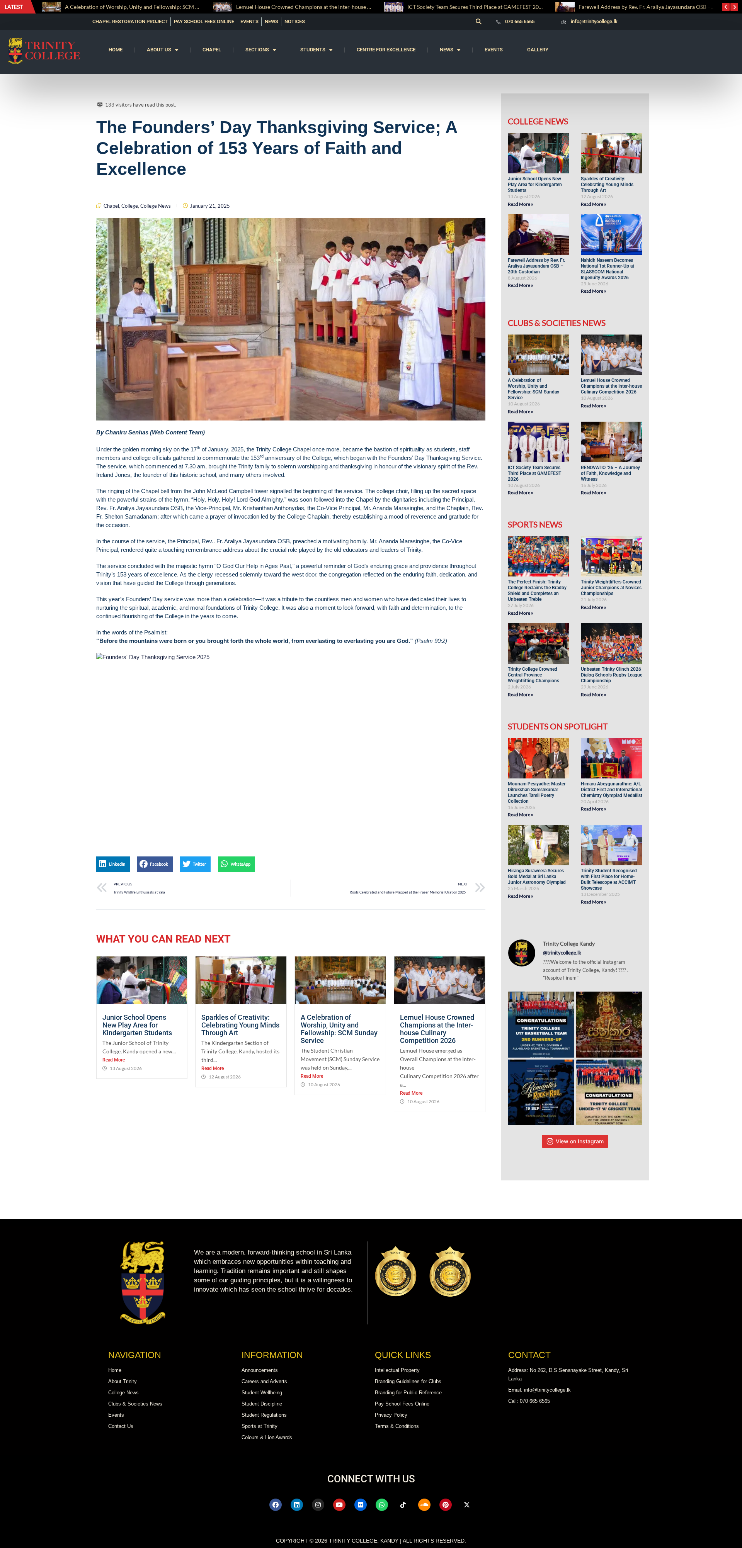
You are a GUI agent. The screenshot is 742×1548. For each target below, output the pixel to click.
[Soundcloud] (424, 1505)
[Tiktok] (403, 1505)
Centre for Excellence (386, 50)
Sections (257, 50)
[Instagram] (318, 1505)
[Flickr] (360, 1505)
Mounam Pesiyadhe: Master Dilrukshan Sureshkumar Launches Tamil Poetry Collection (536, 792)
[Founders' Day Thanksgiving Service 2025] (290, 745)
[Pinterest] (445, 1505)
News (446, 50)
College (129, 206)
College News (155, 206)
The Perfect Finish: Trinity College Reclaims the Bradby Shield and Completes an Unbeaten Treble (537, 590)
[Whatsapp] (382, 1505)
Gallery (537, 50)
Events (494, 50)
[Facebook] (275, 1505)
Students (312, 50)
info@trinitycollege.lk (594, 21)
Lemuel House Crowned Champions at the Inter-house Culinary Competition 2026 (265, 6)
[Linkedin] (297, 1505)
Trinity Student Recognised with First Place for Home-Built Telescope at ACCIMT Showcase (609, 879)
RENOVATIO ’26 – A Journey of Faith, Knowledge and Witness (610, 473)
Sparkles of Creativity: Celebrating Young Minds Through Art (240, 1025)
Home (116, 50)
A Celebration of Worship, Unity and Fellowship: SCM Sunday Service (339, 1028)
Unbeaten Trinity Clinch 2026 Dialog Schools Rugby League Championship (611, 674)
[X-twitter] (467, 1505)
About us (159, 50)
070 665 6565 (519, 21)
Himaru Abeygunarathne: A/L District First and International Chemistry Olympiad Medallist (611, 789)
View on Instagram (580, 1141)
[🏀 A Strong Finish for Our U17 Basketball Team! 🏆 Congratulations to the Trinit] (541, 1025)
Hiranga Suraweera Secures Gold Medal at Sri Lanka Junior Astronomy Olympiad (537, 876)
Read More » (520, 204)
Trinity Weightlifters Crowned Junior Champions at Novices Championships (611, 587)
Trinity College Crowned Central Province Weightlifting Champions (533, 674)
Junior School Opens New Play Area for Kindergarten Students (138, 1025)
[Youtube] (339, 1505)
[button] (478, 21)
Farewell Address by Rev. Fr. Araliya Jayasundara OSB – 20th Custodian (594, 6)
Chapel (212, 50)
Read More (113, 1060)
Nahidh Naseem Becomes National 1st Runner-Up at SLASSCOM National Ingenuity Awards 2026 (607, 269)
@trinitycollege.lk (562, 952)
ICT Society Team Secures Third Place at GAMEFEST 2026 (406, 6)
